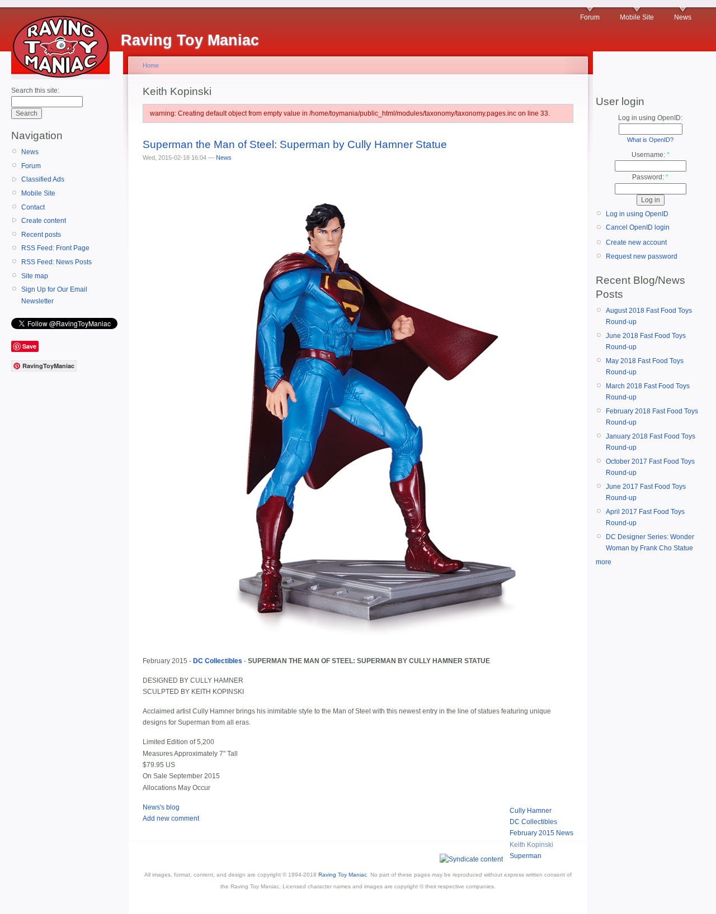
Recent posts (41, 235)
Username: (651, 155)
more (603, 562)
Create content (43, 221)
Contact (33, 207)
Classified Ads (42, 179)
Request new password (641, 256)
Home (151, 65)
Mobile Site (637, 17)
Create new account (636, 242)
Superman (525, 856)
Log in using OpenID (637, 214)
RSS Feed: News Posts (56, 262)
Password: (650, 177)
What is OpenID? (650, 139)
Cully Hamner (531, 811)
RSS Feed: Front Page (55, 248)
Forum (590, 17)
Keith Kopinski (531, 845)
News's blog (161, 807)
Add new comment (171, 818)
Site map (34, 276)
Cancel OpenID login (638, 227)
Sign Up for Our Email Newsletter (54, 294)
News (682, 17)
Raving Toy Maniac (342, 875)
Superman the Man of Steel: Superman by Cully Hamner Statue (295, 144)
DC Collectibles (533, 822)
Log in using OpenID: (650, 118)
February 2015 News (541, 833)
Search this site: (35, 90)
